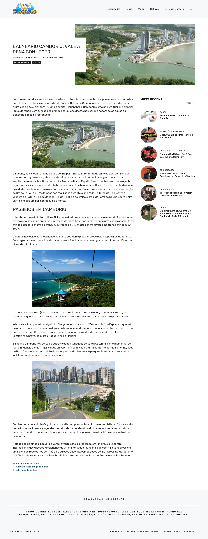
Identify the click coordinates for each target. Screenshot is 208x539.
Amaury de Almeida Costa (25, 57)
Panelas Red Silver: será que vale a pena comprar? (176, 155)
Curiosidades (113, 9)
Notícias (154, 9)
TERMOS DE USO (171, 531)
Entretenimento (22, 62)
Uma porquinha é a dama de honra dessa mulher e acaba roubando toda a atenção (176, 213)
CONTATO (189, 531)
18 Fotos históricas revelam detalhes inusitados (176, 194)
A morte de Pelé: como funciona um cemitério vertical (177, 175)
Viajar (141, 9)
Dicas (129, 9)
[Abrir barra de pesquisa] (191, 9)
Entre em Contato (174, 9)
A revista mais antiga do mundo (32, 466)
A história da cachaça (27, 470)
